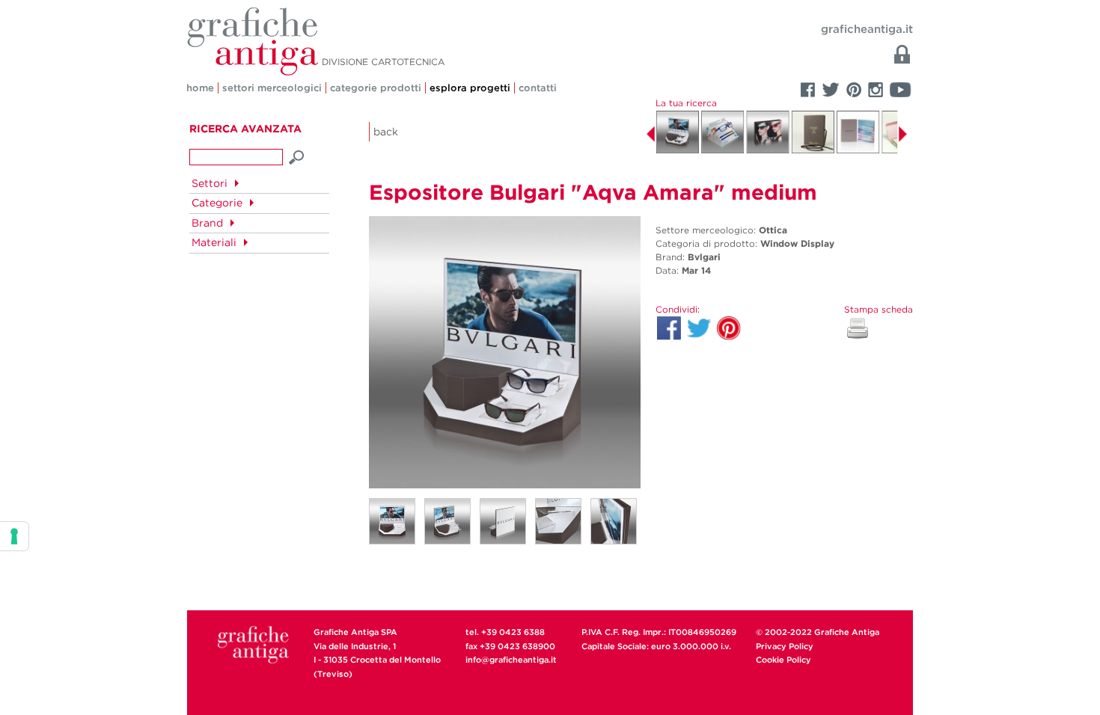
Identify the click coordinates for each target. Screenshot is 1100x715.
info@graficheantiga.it (511, 659)
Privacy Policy (784, 646)
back (385, 132)
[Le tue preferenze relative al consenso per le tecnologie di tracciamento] (14, 536)
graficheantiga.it (867, 29)
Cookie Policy (783, 659)
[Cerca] (297, 155)
